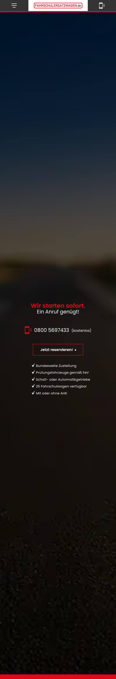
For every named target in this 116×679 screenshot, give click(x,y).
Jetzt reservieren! (57, 349)
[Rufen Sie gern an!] (102, 5)
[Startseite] (58, 5)
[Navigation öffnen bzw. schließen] (14, 5)
